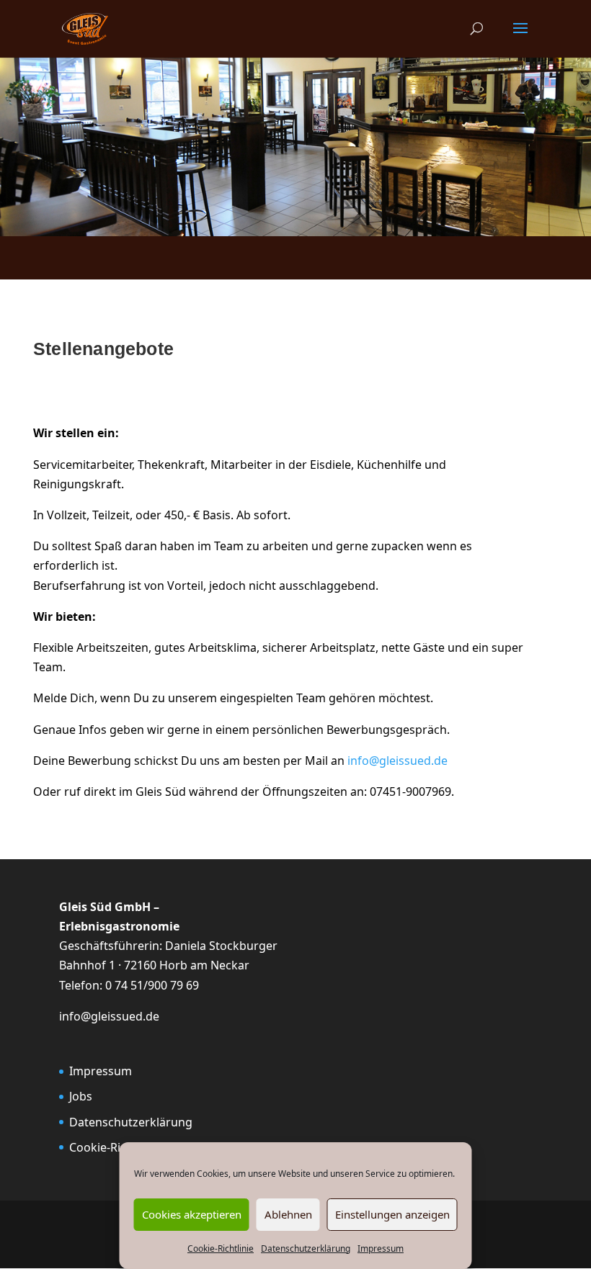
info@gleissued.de (397, 760)
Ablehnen (288, 1214)
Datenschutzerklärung (305, 1248)
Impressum (380, 1248)
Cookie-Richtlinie (220, 1248)
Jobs (80, 1096)
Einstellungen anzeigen (392, 1214)
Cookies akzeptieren (191, 1214)
